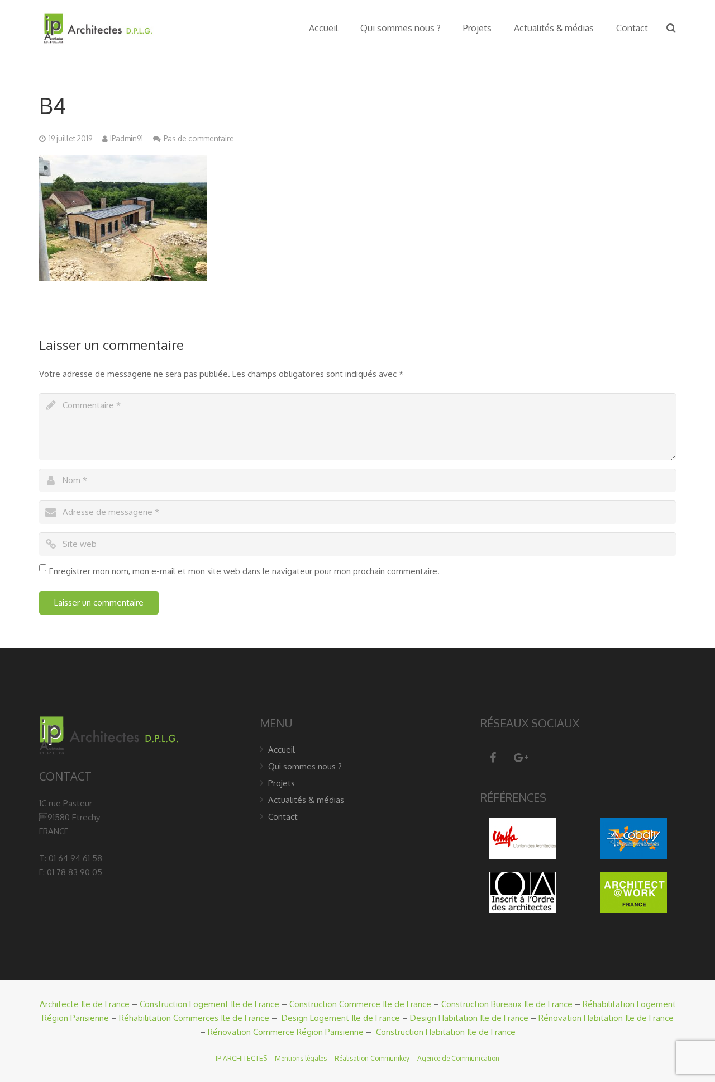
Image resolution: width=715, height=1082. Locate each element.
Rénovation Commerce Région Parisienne (286, 1032)
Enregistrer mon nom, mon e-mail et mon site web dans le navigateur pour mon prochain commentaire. (244, 571)
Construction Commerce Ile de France (360, 1004)
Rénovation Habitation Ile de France (606, 1018)
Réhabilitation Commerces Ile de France (194, 1018)
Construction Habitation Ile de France (446, 1032)
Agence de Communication (458, 1058)
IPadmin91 (126, 138)
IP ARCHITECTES (241, 1058)
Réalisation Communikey (372, 1058)
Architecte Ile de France (85, 1004)
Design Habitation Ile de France (469, 1018)
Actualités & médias (306, 800)
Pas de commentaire (199, 138)
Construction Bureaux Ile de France (507, 1004)
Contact (283, 816)
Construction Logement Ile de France (209, 1004)
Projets (281, 783)
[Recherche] (671, 28)
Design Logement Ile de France (341, 1018)
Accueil (281, 749)
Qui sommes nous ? (305, 766)
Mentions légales (301, 1058)
